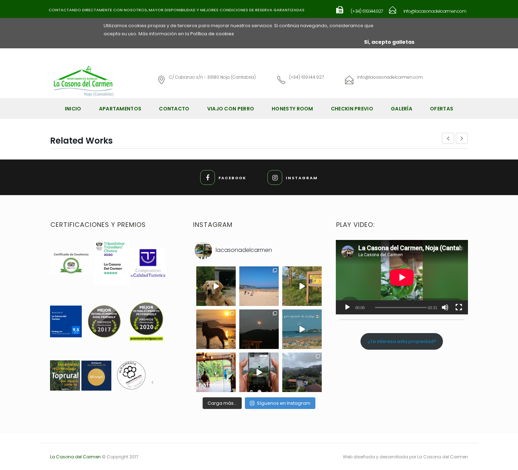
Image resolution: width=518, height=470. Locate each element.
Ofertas (441, 108)
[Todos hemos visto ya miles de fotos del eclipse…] (216, 329)
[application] (402, 277)
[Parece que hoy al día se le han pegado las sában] (302, 372)
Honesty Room (292, 108)
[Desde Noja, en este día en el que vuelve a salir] (259, 286)
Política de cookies (212, 33)
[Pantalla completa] (458, 307)
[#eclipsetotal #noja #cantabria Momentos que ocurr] (259, 329)
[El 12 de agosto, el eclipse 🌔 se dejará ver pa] (259, 372)
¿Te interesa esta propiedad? (402, 341)
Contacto (174, 108)
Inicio (73, 108)
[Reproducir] (347, 307)
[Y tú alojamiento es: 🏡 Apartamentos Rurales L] (302, 286)
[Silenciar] (445, 307)
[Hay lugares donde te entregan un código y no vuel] (216, 372)
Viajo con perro (230, 108)
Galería (401, 108)
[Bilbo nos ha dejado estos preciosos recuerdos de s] (216, 286)
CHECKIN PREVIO (352, 108)
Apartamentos (120, 108)
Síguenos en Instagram (283, 403)
